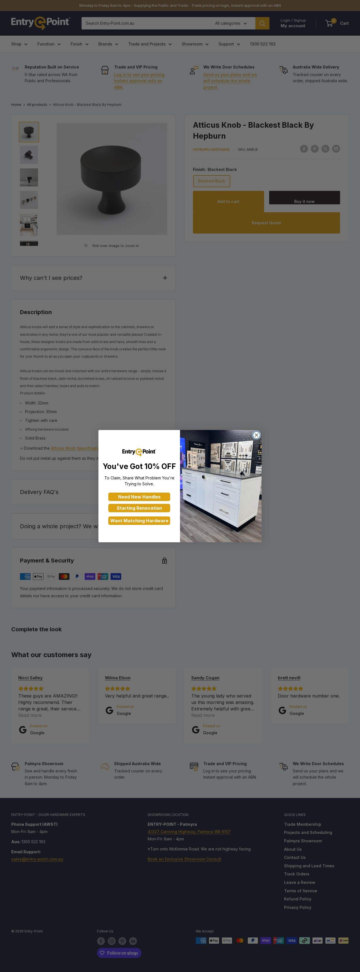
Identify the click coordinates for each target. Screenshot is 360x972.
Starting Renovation (139, 508)
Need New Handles (139, 497)
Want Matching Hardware (139, 520)
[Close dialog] (256, 435)
